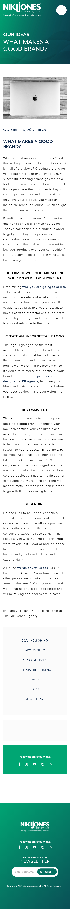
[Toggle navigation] (61, 10)
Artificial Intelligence (35, 670)
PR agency (30, 381)
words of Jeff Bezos (32, 568)
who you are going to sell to (44, 286)
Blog (43, 130)
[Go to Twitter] (26, 764)
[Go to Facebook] (19, 764)
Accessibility (35, 650)
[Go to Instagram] (42, 764)
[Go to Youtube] (35, 764)
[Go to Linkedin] (50, 764)
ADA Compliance (35, 660)
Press (35, 689)
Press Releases (35, 699)
